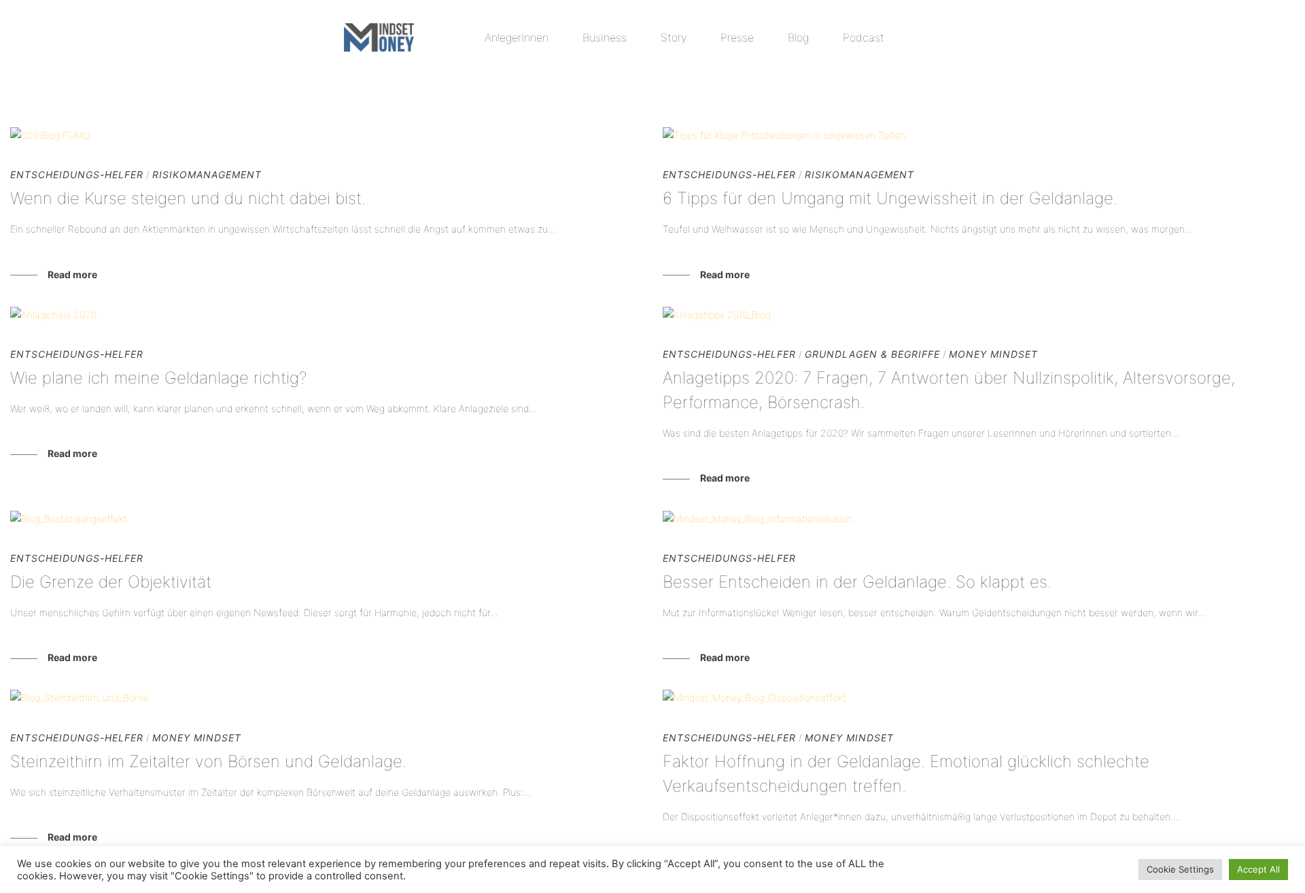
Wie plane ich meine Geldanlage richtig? (160, 378)
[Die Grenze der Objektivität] (326, 518)
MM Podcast (929, 82)
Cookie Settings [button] (1180, 869)
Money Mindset (1064, 82)
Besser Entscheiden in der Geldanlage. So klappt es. (857, 582)
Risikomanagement (1223, 82)
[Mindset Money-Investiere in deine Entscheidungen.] (379, 37)
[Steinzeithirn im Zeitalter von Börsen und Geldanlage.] (326, 697)
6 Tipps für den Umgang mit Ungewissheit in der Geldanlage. (890, 198)
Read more (72, 274)
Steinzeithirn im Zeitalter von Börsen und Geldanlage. (208, 761)
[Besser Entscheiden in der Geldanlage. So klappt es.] (979, 518)
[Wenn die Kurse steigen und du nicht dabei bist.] (326, 135)
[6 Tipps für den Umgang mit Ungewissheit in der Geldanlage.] (979, 135)
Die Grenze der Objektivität (110, 582)
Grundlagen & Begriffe (764, 82)
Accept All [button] (1258, 869)
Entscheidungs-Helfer (435, 82)
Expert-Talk (599, 82)
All (305, 82)
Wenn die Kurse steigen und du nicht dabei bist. (188, 198)
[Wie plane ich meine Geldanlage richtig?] (326, 314)
